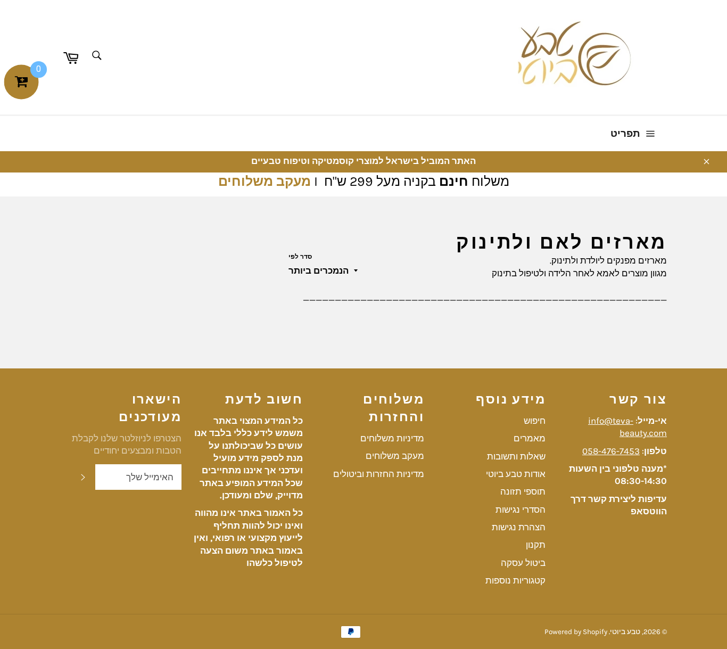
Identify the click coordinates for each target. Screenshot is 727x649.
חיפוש (535, 420)
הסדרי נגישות (520, 509)
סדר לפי (300, 256)
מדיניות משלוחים (392, 438)
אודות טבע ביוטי (516, 474)
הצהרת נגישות (519, 527)
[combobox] (96, 56)
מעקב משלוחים (264, 181)
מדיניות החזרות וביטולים (378, 474)
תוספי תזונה (523, 491)
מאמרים (530, 438)
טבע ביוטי (625, 632)
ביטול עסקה (523, 562)
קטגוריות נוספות (515, 580)
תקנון (536, 544)
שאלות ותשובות (516, 456)
